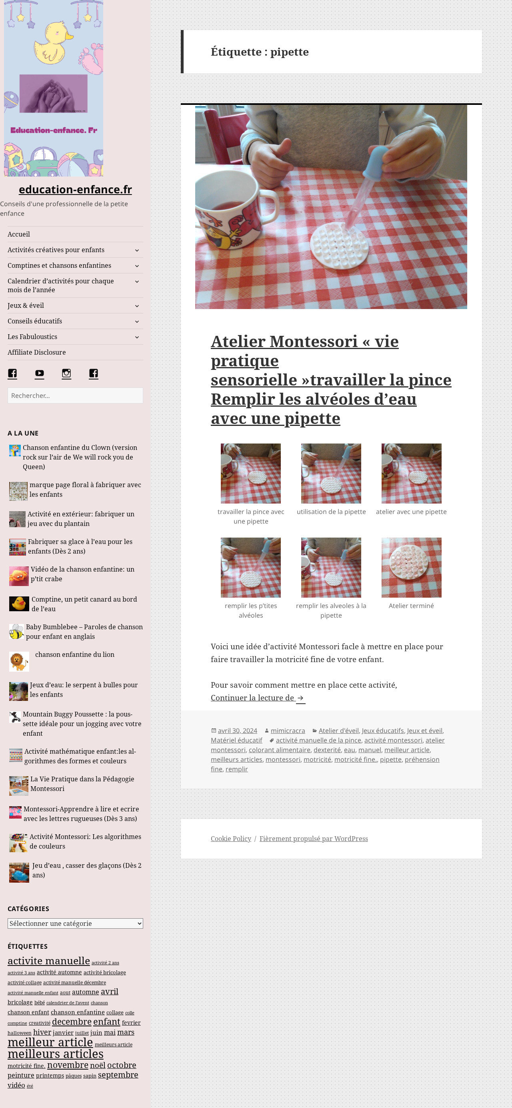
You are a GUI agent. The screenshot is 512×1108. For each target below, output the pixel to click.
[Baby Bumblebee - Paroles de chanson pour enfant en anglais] (16, 632)
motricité (317, 759)
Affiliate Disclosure (37, 352)
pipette (391, 759)
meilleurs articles (56, 1054)
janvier (63, 1032)
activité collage (25, 982)
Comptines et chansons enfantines (59, 265)
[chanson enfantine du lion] (21, 662)
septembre (118, 1074)
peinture (21, 1075)
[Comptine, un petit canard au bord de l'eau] (19, 605)
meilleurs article (113, 1044)
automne (85, 992)
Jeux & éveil (26, 305)
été (30, 1086)
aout (65, 992)
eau (349, 749)
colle (129, 1013)
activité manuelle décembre (74, 982)
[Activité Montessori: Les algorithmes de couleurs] (18, 843)
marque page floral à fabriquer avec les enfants (85, 489)
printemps (50, 1075)
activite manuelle (49, 960)
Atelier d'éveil (339, 730)
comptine (17, 1023)
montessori (283, 759)
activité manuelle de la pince (318, 740)
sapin (89, 1075)
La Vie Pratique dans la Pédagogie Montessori (82, 784)
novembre (67, 1064)
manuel (369, 749)
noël (98, 1065)
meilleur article (50, 1042)
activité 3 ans (21, 973)
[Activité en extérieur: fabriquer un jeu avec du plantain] (17, 519)
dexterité (327, 749)
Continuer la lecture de (258, 697)
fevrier (131, 1022)
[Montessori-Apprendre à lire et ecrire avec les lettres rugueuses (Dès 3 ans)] (15, 814)
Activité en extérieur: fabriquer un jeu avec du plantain (81, 519)
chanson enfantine (78, 1012)
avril (109, 991)
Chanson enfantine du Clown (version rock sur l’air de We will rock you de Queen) (80, 457)
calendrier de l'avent (67, 1003)
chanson (99, 1003)
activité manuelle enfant (33, 993)
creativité (39, 1023)
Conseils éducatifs (35, 321)
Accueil (19, 234)
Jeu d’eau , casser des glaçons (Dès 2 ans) (87, 870)
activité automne (59, 972)
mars (125, 1032)
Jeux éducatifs (383, 730)
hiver (42, 1032)
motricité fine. (27, 1066)
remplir (237, 769)
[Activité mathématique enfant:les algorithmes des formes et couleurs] (16, 757)
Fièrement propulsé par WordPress (314, 838)
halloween (20, 1033)
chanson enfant (28, 1012)
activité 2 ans (105, 962)
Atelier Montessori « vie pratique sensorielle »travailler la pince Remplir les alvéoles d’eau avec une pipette (331, 379)
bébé (39, 1002)
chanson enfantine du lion (74, 654)
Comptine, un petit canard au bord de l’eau (84, 604)
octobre (121, 1065)
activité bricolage (105, 972)
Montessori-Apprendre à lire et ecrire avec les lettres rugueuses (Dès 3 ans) (81, 814)
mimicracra (288, 730)
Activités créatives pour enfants (56, 249)
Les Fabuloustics (32, 336)
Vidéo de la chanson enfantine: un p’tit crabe (82, 574)
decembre (72, 1021)
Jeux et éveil (424, 730)
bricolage (20, 1002)
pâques (74, 1075)
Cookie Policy (231, 838)
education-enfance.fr (75, 189)
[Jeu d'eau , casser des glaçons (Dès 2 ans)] (20, 873)
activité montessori (393, 740)
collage (115, 1012)
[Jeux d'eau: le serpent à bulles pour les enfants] (18, 691)
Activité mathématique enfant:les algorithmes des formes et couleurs (80, 756)
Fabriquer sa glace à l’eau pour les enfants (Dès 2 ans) (80, 546)
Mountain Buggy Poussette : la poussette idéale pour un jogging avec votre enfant (82, 724)
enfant (106, 1021)
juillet (82, 1033)
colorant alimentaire (279, 749)
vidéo (16, 1085)
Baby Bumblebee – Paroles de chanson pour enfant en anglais (84, 631)
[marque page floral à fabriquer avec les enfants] (18, 491)
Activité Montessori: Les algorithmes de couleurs (85, 841)
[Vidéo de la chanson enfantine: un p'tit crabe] (19, 576)
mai (110, 1032)
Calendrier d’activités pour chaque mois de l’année (61, 285)
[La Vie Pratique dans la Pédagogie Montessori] (18, 785)
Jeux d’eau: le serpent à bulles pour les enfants (84, 689)
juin (96, 1032)
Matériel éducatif (236, 740)
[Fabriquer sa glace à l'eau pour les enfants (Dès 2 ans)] (17, 547)
